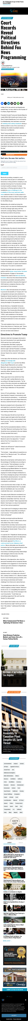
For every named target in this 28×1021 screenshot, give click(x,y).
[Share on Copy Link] (21, 103)
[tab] (9, 843)
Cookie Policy (9, 1019)
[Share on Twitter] (5, 103)
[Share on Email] (15, 103)
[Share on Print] (11, 103)
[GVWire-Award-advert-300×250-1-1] (14, 964)
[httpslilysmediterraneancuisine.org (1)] (14, 839)
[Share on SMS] (18, 103)
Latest (4, 720)
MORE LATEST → (7, 940)
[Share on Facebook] (2, 103)
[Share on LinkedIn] (8, 103)
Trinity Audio (15, 97)
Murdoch (3, 289)
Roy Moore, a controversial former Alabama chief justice (12, 543)
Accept (14, 1015)
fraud (12, 363)
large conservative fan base (18, 271)
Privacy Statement (17, 1019)
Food (14, 4)
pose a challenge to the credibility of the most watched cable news (12, 192)
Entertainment (7, 18)
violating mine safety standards (11, 123)
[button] (25, 1000)
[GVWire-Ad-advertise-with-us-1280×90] (14, 90)
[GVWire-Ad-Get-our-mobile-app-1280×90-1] (14, 152)
